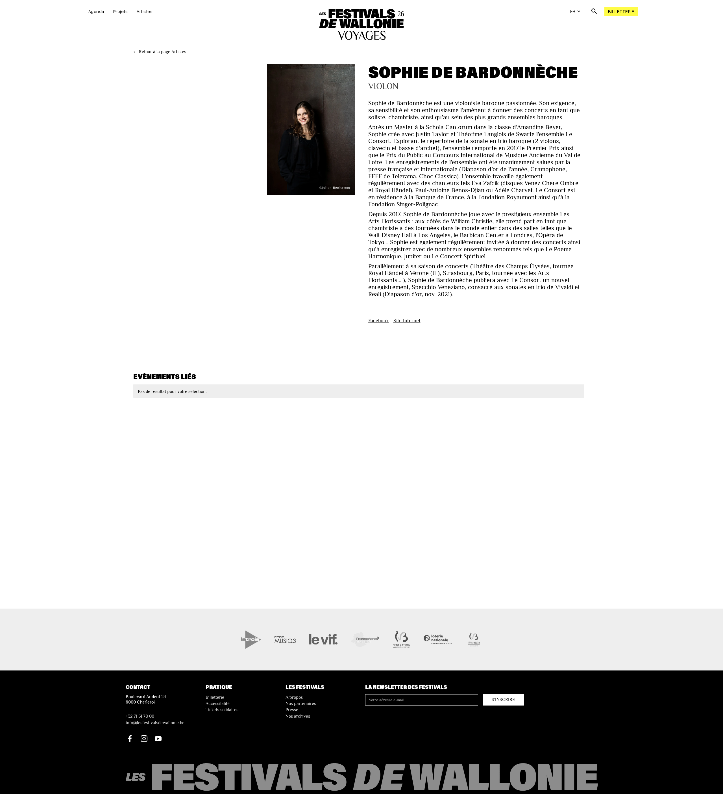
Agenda (96, 11)
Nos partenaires (301, 703)
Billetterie (621, 11)
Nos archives (298, 716)
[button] (575, 11)
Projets (120, 11)
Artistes (145, 11)
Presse (292, 709)
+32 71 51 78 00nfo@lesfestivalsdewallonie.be (155, 719)
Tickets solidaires (222, 709)
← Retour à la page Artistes (159, 51)
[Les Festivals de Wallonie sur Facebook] (130, 738)
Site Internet (407, 320)
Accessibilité (218, 703)
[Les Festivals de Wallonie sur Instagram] (144, 738)
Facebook (378, 320)
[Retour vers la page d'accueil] (363, 777)
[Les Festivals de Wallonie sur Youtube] (158, 738)
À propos (294, 697)
